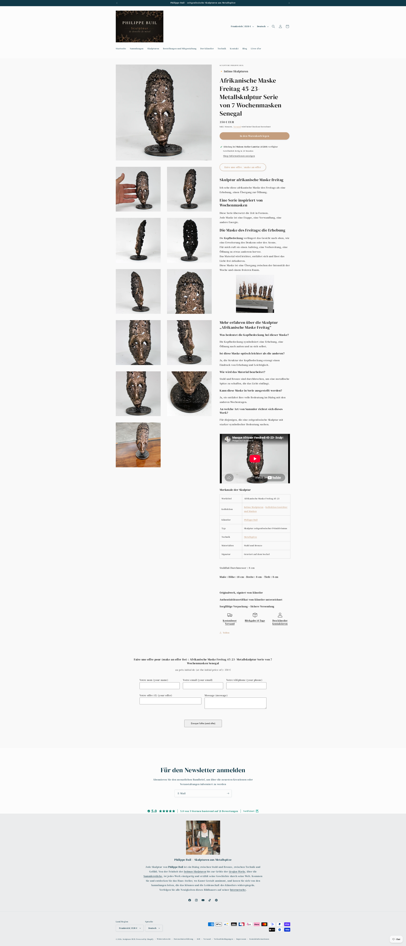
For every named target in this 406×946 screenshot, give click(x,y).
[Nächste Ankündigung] (289, 3)
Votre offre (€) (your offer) (156, 695)
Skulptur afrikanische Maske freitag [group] (252, 179)
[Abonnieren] (227, 793)
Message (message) (216, 695)
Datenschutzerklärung (183, 939)
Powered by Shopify (145, 939)
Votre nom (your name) (154, 680)
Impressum (241, 939)
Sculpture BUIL (129, 939)
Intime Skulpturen (253, 507)
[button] (273, 26)
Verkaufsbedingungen (223, 939)
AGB (198, 939)
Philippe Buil (251, 519)
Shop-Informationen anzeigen (239, 155)
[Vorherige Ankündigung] (116, 3)
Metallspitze (250, 536)
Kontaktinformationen (259, 939)
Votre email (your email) (198, 680)
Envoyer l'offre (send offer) (203, 723)
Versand (237, 126)
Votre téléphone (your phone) (244, 680)
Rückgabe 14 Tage (255, 620)
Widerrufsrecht (163, 939)
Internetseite (238, 889)
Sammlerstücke (153, 876)
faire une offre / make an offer (242, 167)
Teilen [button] (226, 632)
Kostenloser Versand (230, 622)
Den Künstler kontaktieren (280, 622)
